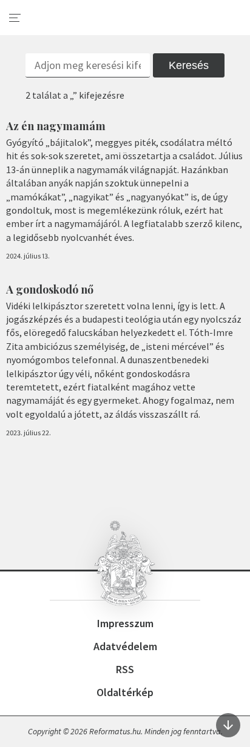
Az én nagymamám (56, 126)
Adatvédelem (125, 646)
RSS (125, 669)
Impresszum (125, 623)
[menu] (15, 18)
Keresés (189, 65)
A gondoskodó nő (49, 289)
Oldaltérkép (125, 692)
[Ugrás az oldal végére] (228, 725)
